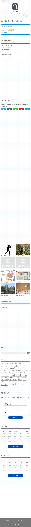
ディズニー (3, 375)
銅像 (22, 384)
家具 (16, 375)
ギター (2, 368)
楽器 (18, 366)
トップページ (5, 307)
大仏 (22, 375)
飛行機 (10, 372)
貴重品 (16, 363)
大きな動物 (17, 377)
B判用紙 (11, 363)
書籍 (20, 363)
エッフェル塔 (4, 386)
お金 (24, 379)
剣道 (13, 375)
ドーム (19, 382)
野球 (26, 375)
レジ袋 (25, 370)
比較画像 (7, 520)
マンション (7, 384)
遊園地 (24, 382)
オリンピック (4, 370)
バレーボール (16, 372)
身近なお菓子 (4, 366)
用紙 (2, 363)
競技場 (18, 384)
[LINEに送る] (15, 109)
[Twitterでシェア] (3, 109)
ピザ (2, 379)
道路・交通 (3, 382)
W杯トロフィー (24, 366)
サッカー (15, 379)
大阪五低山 (11, 368)
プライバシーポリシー (21, 520)
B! (27, 109)
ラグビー (20, 379)
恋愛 (10, 379)
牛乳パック (11, 366)
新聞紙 (11, 377)
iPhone (6, 379)
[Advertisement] (15, 78)
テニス (9, 375)
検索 (28, 353)
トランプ (24, 363)
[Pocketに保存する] (21, 109)
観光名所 (9, 382)
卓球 (2, 377)
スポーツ (15, 382)
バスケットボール (19, 368)
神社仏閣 (13, 384)
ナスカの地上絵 (19, 370)
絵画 (7, 368)
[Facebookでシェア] (9, 109)
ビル (26, 368)
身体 (21, 372)
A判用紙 (6, 363)
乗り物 (24, 377)
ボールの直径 (11, 370)
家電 (2, 384)
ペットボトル (4, 372)
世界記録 (7, 377)
